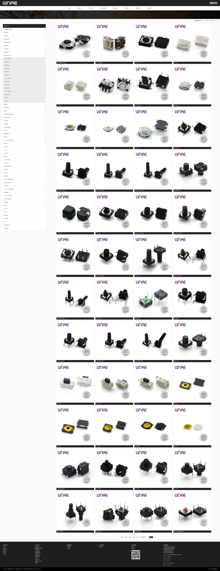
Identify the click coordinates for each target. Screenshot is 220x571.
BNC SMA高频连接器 (24, 179)
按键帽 (24, 104)
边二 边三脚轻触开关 (8, 78)
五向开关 (6, 101)
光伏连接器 (6, 120)
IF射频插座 (6, 176)
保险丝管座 (6, 169)
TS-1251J (59, 275)
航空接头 (24, 156)
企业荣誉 (4, 552)
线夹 (24, 111)
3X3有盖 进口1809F (61, 62)
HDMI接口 (6, 153)
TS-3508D (137, 446)
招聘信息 (138, 8)
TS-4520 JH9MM (61, 318)
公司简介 (79, 8)
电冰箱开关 (6, 218)
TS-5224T (59, 148)
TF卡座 (5, 150)
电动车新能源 (24, 39)
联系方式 (133, 546)
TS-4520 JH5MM (178, 275)
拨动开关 (24, 137)
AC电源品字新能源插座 (24, 114)
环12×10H (176, 361)
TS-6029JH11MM (100, 361)
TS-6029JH (176, 318)
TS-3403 (59, 105)
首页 (70, 8)
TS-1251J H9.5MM (139, 233)
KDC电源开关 (6, 228)
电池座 (24, 205)
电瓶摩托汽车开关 (24, 166)
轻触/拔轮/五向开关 (213, 20)
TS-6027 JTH (177, 148)
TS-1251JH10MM (100, 275)
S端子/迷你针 (24, 186)
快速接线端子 (24, 52)
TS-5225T (98, 148)
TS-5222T (176, 105)
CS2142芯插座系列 (7, 198)
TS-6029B (137, 318)
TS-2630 (59, 446)
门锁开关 (5, 211)
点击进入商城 (103, 8)
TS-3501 (98, 105)
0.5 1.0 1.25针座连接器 (24, 140)
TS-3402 (176, 62)
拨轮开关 (6, 97)
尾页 (134, 537)
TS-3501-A (98, 403)
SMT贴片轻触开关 (8, 58)
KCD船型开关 (24, 49)
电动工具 (24, 130)
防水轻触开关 (7, 71)
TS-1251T (137, 62)
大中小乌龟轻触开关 (8, 91)
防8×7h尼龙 (138, 531)
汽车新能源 (24, 36)
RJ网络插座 (24, 192)
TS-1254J (137, 275)
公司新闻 (68, 546)
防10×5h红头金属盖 (178, 531)
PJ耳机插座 (24, 124)
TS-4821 (176, 446)
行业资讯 (68, 548)
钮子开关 (5, 163)
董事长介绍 (5, 549)
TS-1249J (98, 233)
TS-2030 (176, 403)
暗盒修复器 (6, 215)
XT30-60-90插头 (24, 117)
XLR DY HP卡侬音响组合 (24, 189)
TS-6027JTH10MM (61, 190)
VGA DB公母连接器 (8, 195)
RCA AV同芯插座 (7, 159)
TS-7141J (176, 488)
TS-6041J (137, 488)
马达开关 (5, 172)
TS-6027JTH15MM (139, 190)
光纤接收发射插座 (7, 182)
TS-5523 (137, 148)
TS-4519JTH (138, 105)
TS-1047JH (98, 488)
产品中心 (91, 8)
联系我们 (149, 8)
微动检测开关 (24, 134)
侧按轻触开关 (7, 65)
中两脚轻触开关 (7, 94)
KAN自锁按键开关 (24, 127)
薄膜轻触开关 (7, 68)
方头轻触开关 (7, 81)
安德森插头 (6, 32)
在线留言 (133, 548)
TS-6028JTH (177, 190)
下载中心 (126, 8)
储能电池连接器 (7, 42)
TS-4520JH (98, 318)
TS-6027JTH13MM (100, 190)
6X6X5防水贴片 (60, 488)
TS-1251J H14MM (178, 233)
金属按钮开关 (24, 108)
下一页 (130, 537)
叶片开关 (5, 208)
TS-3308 (98, 446)
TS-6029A (59, 233)
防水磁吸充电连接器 (24, 29)
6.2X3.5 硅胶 (99, 62)
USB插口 (24, 143)
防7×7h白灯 (99, 531)
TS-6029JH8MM (60, 361)
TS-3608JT (137, 403)
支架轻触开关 (7, 84)
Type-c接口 (6, 146)
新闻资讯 (115, 8)
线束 (5, 221)
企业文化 (4, 548)
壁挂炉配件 (24, 202)
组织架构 (4, 551)
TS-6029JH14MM (139, 361)
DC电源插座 (24, 46)
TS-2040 (59, 403)
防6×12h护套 (60, 531)
